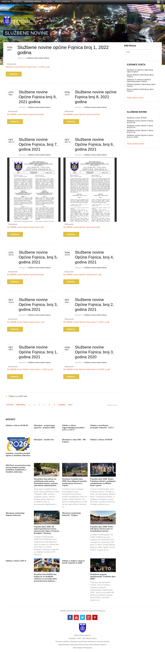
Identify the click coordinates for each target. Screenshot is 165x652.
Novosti (70, 611)
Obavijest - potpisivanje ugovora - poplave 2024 (44, 426)
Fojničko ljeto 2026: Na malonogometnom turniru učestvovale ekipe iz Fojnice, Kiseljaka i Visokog (46, 530)
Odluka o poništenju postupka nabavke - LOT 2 (102, 426)
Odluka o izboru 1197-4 (16, 561)
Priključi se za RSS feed (62, 393)
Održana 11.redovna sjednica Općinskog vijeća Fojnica (139, 80)
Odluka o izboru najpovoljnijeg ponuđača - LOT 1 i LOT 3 (73, 427)
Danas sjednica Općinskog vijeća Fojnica (140, 75)
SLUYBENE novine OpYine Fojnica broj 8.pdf (81, 114)
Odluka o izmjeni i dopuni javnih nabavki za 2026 (73, 562)
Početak (10, 404)
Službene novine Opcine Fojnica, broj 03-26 (140, 121)
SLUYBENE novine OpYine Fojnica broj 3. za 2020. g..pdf (86, 369)
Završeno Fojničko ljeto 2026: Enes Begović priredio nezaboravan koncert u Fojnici (74, 482)
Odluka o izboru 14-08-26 (101, 440)
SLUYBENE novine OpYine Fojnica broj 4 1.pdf (82, 274)
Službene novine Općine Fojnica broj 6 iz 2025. (140, 136)
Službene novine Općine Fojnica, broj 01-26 (140, 131)
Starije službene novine (135, 144)
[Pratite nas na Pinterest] (94, 617)
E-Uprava (90, 611)
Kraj (70, 404)
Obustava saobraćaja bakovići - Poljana (71, 514)
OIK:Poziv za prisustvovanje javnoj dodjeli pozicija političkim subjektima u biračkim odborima (18, 468)
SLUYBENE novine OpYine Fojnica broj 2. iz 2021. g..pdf (86, 322)
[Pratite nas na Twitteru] (82, 617)
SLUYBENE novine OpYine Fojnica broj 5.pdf (25, 274)
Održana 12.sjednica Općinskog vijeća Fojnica (140, 71)
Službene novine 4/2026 (137, 118)
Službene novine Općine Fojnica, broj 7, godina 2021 (38, 144)
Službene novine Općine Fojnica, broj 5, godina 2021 (38, 257)
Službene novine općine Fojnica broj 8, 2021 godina (96, 97)
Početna (64, 611)
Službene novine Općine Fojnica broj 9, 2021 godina (38, 97)
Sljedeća (62, 404)
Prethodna (20, 404)
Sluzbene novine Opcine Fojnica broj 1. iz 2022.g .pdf (27, 67)
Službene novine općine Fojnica (38, 58)
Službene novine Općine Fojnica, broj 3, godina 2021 (38, 304)
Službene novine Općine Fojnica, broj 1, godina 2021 (38, 352)
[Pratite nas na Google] (88, 617)
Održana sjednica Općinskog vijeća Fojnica (141, 85)
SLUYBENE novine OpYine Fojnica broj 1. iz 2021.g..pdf (30, 369)
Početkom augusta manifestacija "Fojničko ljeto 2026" (103, 576)
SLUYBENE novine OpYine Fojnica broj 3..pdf (25, 322)
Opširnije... (13, 74)
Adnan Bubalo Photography (82, 648)
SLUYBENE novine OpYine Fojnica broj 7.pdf (25, 227)
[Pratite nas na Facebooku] (70, 617)
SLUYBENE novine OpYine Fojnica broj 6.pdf (81, 227)
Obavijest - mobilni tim (44, 440)
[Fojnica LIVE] (73, 2)
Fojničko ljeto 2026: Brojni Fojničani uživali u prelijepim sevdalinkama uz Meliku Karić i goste (103, 482)
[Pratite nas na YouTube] (76, 617)
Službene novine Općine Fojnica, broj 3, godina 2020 (94, 352)
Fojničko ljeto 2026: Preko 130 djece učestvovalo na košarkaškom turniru (101, 529)
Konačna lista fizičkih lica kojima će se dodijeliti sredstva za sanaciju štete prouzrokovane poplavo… (45, 577)
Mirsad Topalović (100, 645)
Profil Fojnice (99, 611)
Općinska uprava (80, 611)
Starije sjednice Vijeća (135, 98)
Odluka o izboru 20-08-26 (17, 425)
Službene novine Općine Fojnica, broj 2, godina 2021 (94, 304)
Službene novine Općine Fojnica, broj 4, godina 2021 (94, 257)
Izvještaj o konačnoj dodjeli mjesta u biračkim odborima (18, 454)
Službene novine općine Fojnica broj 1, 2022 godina (63, 50)
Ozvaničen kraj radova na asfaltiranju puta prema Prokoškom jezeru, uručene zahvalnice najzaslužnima (46, 482)
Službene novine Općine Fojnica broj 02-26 (140, 126)
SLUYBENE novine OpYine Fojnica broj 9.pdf (25, 114)
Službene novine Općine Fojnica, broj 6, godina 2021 (94, 144)
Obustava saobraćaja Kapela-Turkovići (15, 514)
